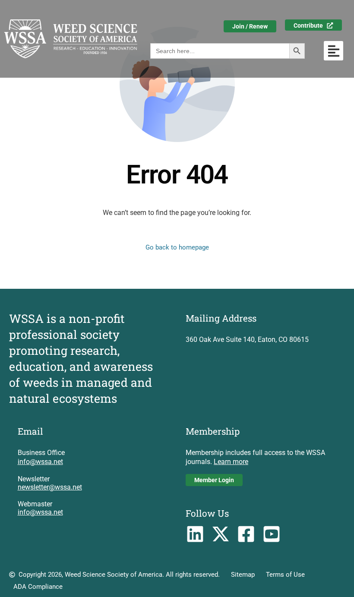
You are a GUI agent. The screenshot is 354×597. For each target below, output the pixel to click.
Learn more (231, 462)
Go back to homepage (177, 247)
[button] (333, 50)
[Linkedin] (195, 534)
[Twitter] (221, 534)
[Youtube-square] (271, 534)
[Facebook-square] (246, 534)
